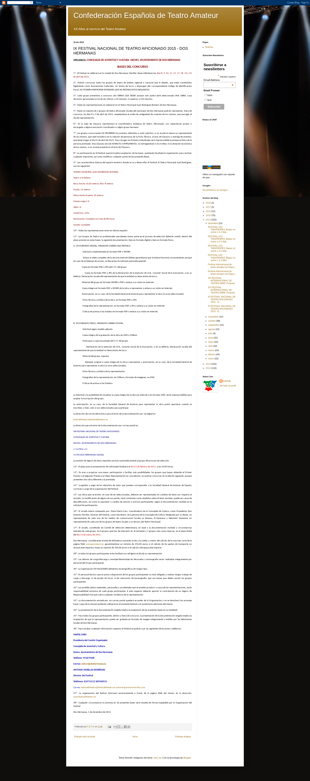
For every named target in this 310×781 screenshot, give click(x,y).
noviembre (213, 316)
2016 (208, 211)
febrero (212, 354)
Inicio (135, 736)
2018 (208, 203)
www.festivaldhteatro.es (84, 697)
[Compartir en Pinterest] (129, 727)
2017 (208, 207)
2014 (208, 219)
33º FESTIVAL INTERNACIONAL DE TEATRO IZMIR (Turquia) (221, 281)
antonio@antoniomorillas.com (130, 687)
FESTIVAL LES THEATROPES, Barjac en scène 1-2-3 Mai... (221, 230)
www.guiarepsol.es (95, 544)
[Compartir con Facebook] (125, 727)
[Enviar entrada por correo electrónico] (109, 726)
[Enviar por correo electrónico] (115, 727)
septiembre (214, 325)
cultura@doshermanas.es (93, 664)
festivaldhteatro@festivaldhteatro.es (90, 419)
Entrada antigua (183, 736)
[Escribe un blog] (118, 727)
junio (211, 338)
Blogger (187, 758)
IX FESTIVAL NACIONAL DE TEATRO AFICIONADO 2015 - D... (222, 299)
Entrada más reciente (84, 736)
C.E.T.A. (227, 381)
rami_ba (157, 758)
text (209, 99)
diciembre (213, 223)
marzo (211, 350)
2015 (208, 215)
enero (211, 358)
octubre (212, 321)
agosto (211, 329)
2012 (208, 368)
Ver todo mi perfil (228, 385)
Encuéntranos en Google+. (216, 190)
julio (210, 333)
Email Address (219, 80)
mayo (211, 342)
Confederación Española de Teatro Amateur (145, 15)
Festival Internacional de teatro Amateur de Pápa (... (222, 265)
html (209, 95)
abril (210, 346)
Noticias (209, 47)
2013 (208, 364)
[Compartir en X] (122, 727)
